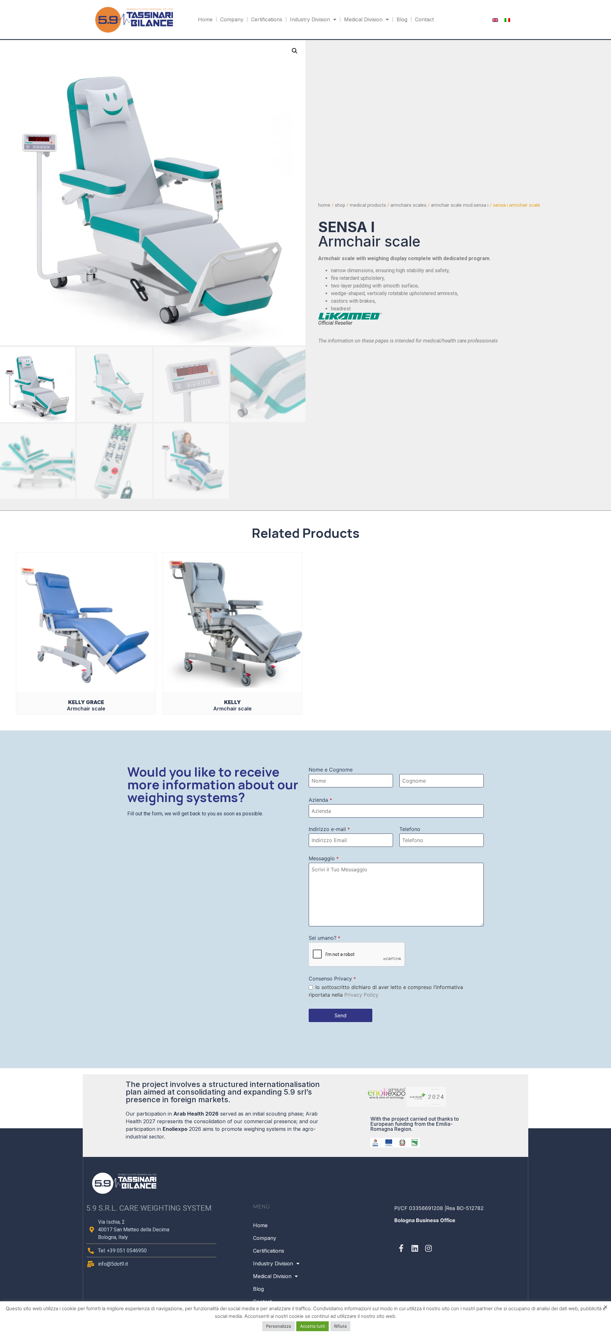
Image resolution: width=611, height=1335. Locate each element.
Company (231, 19)
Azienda (320, 799)
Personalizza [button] (278, 1326)
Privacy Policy (361, 995)
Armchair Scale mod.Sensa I (459, 205)
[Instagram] (428, 1248)
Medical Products (368, 205)
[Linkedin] (415, 1248)
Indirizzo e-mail (329, 829)
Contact (424, 19)
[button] (294, 51)
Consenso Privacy (332, 978)
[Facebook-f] (401, 1248)
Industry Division (310, 19)
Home (205, 19)
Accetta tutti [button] (312, 1326)
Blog (402, 19)
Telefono (409, 829)
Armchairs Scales (408, 205)
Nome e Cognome (331, 769)
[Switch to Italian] (507, 19)
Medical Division (363, 19)
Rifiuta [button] (340, 1326)
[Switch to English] (495, 19)
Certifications (266, 19)
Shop (340, 205)
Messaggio (324, 858)
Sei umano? (324, 937)
